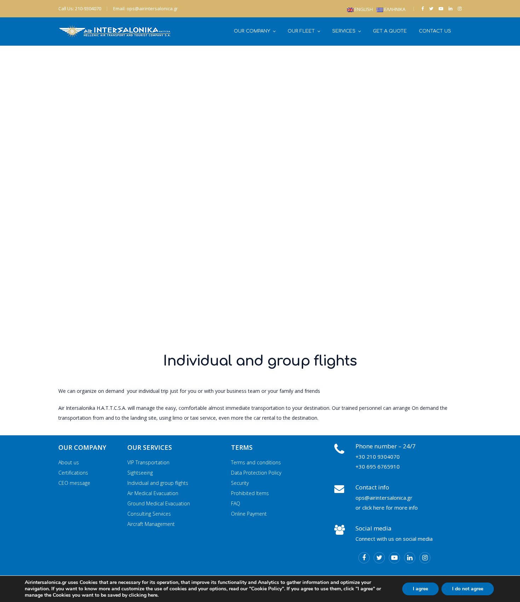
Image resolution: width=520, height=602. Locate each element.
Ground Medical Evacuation (158, 503)
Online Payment (249, 513)
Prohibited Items (250, 493)
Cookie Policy (266, 588)
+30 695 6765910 (378, 466)
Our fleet (301, 31)
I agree (420, 588)
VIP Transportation (148, 462)
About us (68, 462)
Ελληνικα (394, 9)
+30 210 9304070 (378, 456)
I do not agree (467, 588)
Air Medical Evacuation (152, 493)
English (363, 9)
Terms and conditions (256, 462)
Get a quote (390, 31)
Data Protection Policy (256, 472)
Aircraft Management (151, 524)
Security (240, 483)
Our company (252, 31)
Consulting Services (149, 513)
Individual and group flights (157, 483)
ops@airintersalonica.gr (384, 497)
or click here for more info (387, 507)
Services (344, 31)
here (152, 595)
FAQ (235, 503)
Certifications (73, 472)
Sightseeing (140, 472)
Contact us (435, 31)
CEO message (74, 483)
